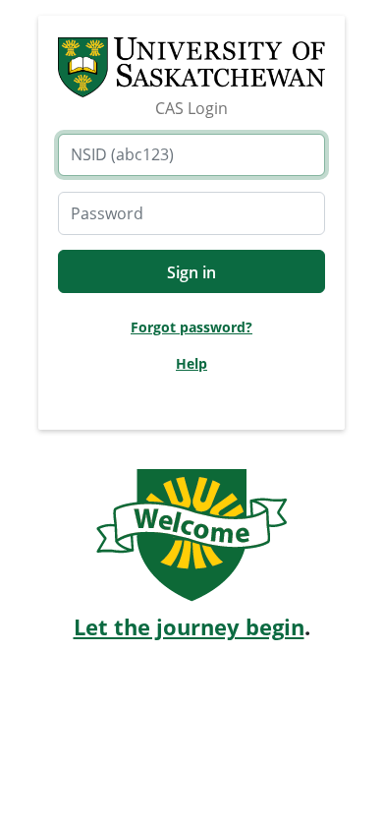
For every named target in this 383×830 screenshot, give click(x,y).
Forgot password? (191, 327)
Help (191, 363)
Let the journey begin (189, 627)
